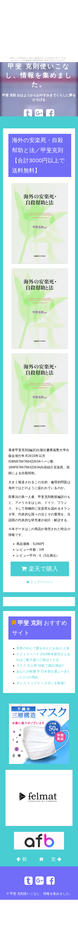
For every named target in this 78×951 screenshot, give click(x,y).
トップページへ (18, 122)
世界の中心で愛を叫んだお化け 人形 (42, 648)
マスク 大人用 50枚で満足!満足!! (40, 665)
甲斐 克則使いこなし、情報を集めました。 (39, 75)
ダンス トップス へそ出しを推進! (40, 683)
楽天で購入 (42, 568)
